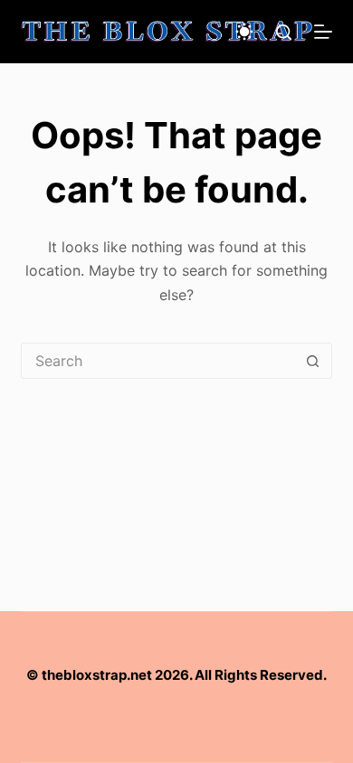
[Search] (283, 32)
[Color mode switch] (244, 32)
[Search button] (313, 361)
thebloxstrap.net (97, 674)
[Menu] (323, 32)
